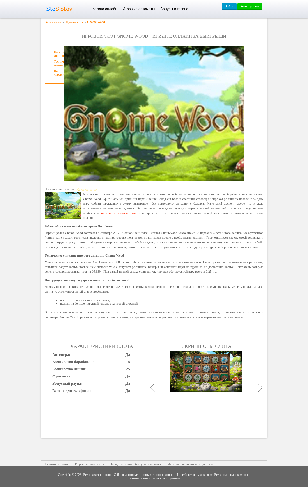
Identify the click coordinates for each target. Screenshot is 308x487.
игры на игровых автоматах (120, 213)
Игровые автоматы (139, 9)
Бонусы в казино (174, 9)
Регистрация (249, 6)
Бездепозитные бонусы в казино (136, 464)
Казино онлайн (104, 9)
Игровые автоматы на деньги (190, 464)
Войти (229, 6)
